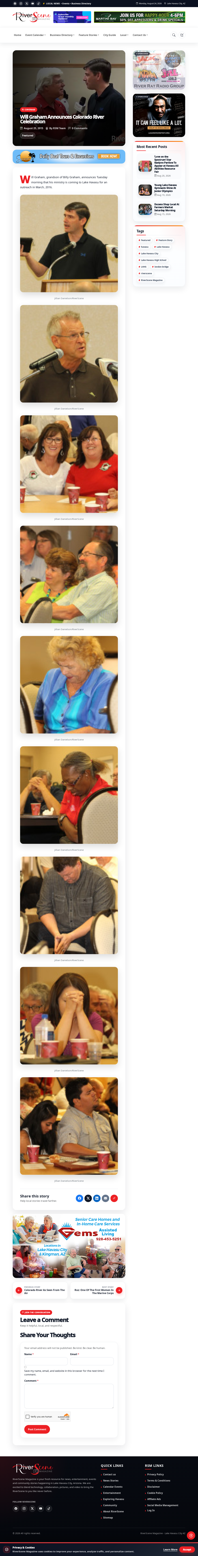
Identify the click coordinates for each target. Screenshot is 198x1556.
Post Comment (37, 1429)
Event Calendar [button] (34, 35)
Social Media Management (162, 1505)
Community (110, 1505)
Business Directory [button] (61, 35)
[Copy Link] (114, 1198)
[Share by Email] (105, 1198)
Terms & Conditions (158, 1480)
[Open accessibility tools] (191, 1535)
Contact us (109, 1474)
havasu (144, 260)
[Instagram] (21, 3)
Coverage (30, 109)
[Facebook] (15, 3)
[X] (26, 3)
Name (29, 1354)
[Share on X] (88, 1198)
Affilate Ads (154, 1499)
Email (74, 1354)
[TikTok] (38, 3)
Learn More (170, 1549)
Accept (187, 1549)
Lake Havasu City (149, 266)
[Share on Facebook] (79, 1198)
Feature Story (165, 253)
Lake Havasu (163, 260)
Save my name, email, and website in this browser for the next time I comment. (64, 1372)
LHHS (143, 279)
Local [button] (123, 35)
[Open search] (173, 35)
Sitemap (108, 1517)
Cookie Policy (155, 1492)
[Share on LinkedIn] (97, 1198)
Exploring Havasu (113, 1499)
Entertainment (112, 1492)
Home (17, 35)
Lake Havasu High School (153, 273)
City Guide (109, 35)
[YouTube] (32, 3)
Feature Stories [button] (88, 35)
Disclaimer (153, 1486)
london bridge (162, 279)
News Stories (110, 1480)
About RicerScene (113, 1511)
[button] (69, 243)
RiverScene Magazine (152, 293)
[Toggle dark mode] (182, 35)
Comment (31, 1380)
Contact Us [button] (139, 35)
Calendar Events (113, 1486)
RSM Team (59, 128)
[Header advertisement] (72, 17)
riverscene (146, 286)
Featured (27, 135)
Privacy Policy (155, 1474)
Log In (151, 1510)
